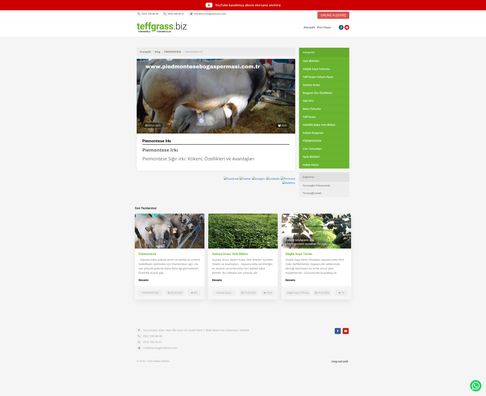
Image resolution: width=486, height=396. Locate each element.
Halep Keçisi (311, 164)
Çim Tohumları (312, 148)
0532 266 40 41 (175, 13)
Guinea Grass (311, 85)
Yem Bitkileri (311, 61)
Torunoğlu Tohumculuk (316, 185)
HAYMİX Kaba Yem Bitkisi (319, 125)
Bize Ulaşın (324, 27)
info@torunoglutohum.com (209, 13)
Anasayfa (309, 27)
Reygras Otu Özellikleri (317, 93)
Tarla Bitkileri (311, 156)
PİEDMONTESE (172, 51)
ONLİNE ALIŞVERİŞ (333, 15)
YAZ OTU (308, 101)
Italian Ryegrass (313, 133)
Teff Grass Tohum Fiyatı (318, 77)
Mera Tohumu (312, 109)
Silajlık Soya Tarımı (298, 254)
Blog (157, 51)
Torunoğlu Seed (312, 193)
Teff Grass (309, 117)
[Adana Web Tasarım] (339, 361)
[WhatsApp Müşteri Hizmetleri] (475, 385)
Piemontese (147, 254)
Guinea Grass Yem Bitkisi (230, 254)
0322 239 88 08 (149, 13)
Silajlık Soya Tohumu (316, 69)
